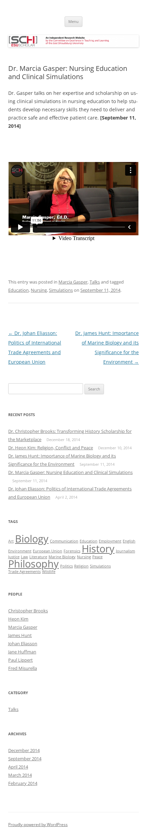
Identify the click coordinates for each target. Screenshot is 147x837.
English (129, 541)
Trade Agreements (24, 571)
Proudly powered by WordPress (38, 824)
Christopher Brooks (28, 611)
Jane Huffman (22, 652)
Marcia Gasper (73, 282)
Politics (66, 566)
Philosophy (33, 564)
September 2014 (24, 758)
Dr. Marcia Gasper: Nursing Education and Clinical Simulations (70, 472)
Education (18, 290)
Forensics (72, 551)
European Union (47, 551)
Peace (97, 556)
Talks (95, 282)
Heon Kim (18, 619)
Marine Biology (62, 556)
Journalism (125, 551)
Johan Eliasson (22, 643)
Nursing (39, 290)
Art (11, 541)
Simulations (61, 290)
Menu (73, 21)
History (98, 548)
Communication (64, 541)
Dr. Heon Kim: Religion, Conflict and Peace (50, 448)
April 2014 (18, 767)
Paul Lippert (20, 660)
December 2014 (24, 750)
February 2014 (22, 783)
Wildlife (48, 571)
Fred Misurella (22, 668)
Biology (32, 539)
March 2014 (20, 775)
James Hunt (20, 635)
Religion (81, 566)
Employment (110, 541)
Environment (19, 551)
